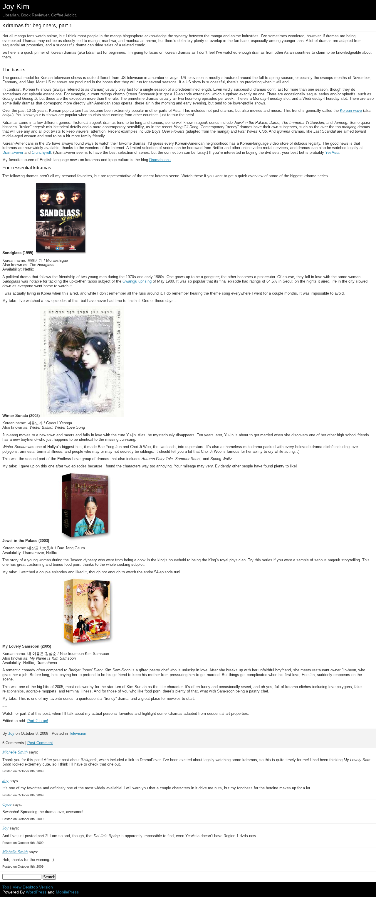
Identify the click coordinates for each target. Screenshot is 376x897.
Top (5, 887)
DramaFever (12, 152)
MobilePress (67, 892)
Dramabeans (160, 160)
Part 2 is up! (37, 721)
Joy (11, 733)
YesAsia (332, 152)
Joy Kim (15, 6)
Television (77, 733)
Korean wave (351, 110)
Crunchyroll (41, 152)
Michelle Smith (15, 752)
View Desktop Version (33, 887)
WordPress (36, 892)
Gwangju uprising (137, 281)
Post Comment (40, 743)
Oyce (6, 804)
